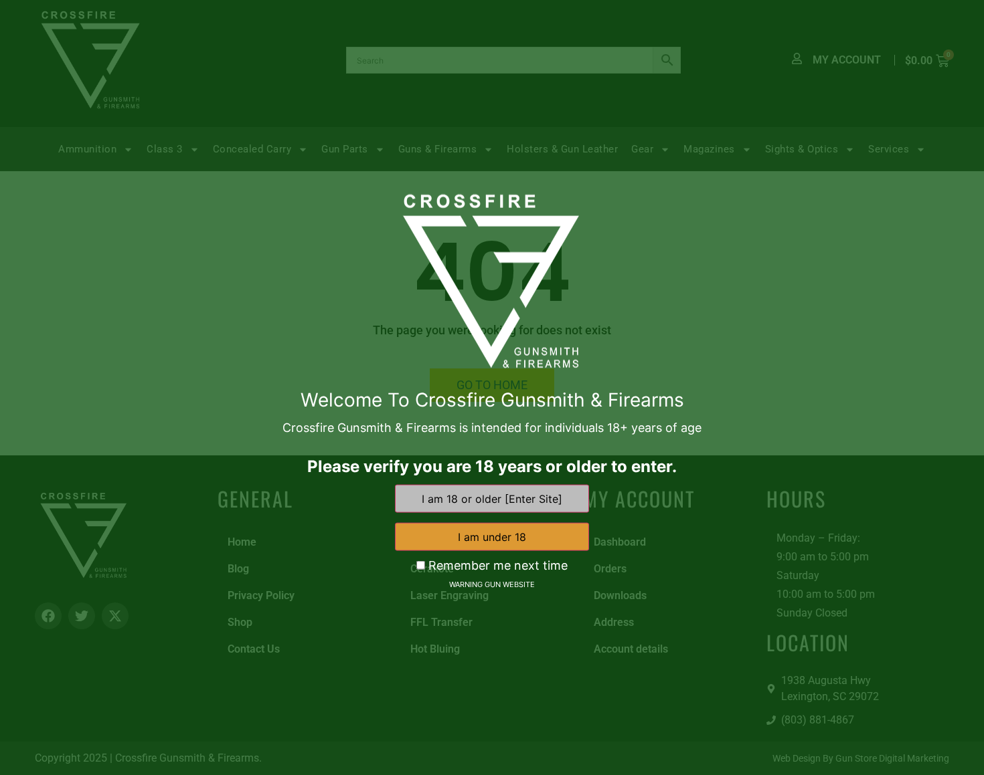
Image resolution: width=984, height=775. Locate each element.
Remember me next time (496, 566)
